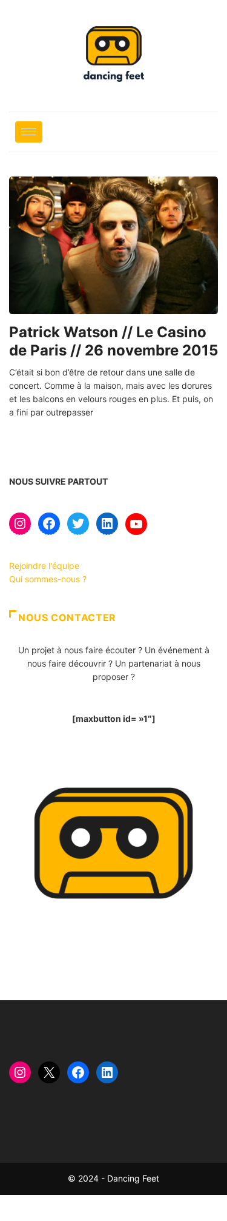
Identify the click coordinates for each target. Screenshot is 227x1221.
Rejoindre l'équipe (44, 565)
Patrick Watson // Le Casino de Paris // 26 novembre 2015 (113, 341)
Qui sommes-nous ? (48, 579)
